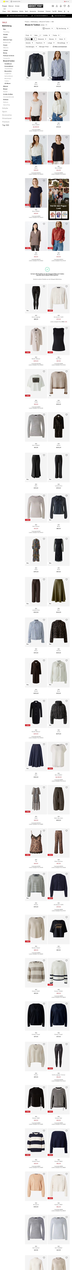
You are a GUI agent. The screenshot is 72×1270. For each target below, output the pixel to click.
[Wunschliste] (65, 6)
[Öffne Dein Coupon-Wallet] (53, 6)
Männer (11, 6)
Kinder (17, 6)
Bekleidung (34, 21)
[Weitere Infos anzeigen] (36, 89)
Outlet (6, 1)
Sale (35, 35)
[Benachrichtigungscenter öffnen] (61, 6)
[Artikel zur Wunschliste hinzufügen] (44, 54)
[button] (48, 28)
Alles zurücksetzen (61, 46)
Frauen (4, 6)
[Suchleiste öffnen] (67, 11)
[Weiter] (64, 11)
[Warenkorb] (69, 6)
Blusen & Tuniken (45, 21)
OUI (53, 21)
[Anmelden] (57, 6)
